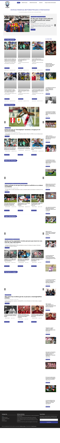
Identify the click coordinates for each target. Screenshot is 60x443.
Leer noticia (33, 29)
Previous (5, 25)
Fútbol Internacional (33, 2)
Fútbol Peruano (24, 2)
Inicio (18, 2)
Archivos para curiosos (34, 16)
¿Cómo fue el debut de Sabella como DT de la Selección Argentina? (39, 20)
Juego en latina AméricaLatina (50, 2)
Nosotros (40, 2)
